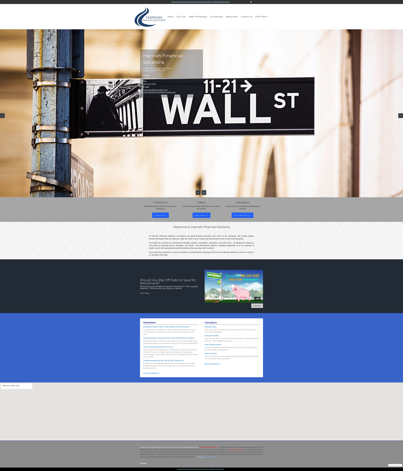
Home (170, 16)
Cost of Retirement (213, 345)
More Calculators (213, 364)
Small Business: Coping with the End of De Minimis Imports (168, 338)
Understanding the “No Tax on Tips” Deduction (163, 360)
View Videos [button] (200, 215)
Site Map (143, 463)
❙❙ (204, 193)
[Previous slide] (2, 115)
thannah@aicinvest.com (155, 90)
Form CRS (260, 16)
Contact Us (246, 16)
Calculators (211, 322)
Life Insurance (211, 353)
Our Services (216, 16)
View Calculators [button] (241, 215)
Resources (231, 16)
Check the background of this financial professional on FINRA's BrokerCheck (200, 2)
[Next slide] (400, 115)
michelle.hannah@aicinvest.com (159, 92)
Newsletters (149, 322)
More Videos (145, 293)
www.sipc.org (210, 457)
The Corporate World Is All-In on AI (158, 347)
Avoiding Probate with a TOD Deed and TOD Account (166, 327)
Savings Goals (211, 327)
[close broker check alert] (251, 2)
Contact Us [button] (159, 215)
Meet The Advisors (198, 16)
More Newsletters (151, 373)
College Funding (212, 336)
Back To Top (394, 465)
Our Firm (181, 16)
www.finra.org (201, 457)
